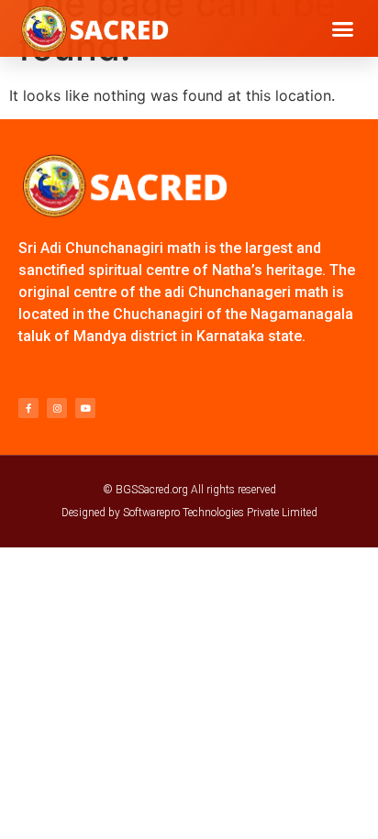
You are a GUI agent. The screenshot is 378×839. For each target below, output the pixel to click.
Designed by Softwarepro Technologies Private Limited (189, 512)
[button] (343, 28)
